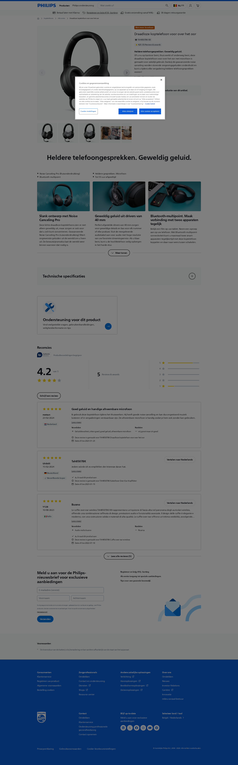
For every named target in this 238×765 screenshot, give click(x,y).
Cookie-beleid (150, 103)
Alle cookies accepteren (150, 111)
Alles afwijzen (128, 111)
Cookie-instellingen (88, 111)
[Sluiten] (161, 80)
